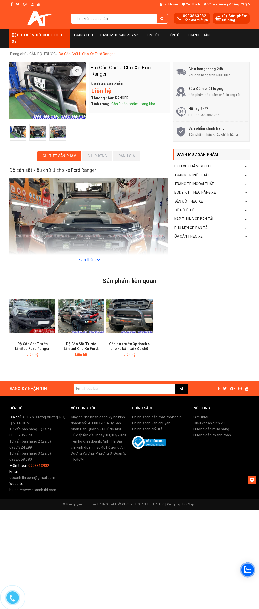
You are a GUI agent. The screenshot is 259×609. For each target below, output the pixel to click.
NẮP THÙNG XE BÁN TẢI (193, 219)
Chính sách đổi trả (147, 429)
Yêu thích (192, 4)
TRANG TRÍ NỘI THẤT (192, 175)
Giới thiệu (201, 417)
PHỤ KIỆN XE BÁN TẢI (191, 228)
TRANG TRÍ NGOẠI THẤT (194, 184)
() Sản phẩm (234, 18)
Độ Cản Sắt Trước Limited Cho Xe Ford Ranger (81, 346)
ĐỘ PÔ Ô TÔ (184, 210)
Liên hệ (174, 35)
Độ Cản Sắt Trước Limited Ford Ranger (32, 346)
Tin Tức (153, 35)
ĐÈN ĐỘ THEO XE (188, 201)
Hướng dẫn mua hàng (211, 429)
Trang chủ (83, 35)
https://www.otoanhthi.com (32, 490)
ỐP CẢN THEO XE (188, 236)
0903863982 (194, 16)
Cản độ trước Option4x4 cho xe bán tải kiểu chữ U (129, 346)
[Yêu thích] (77, 71)
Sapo (192, 504)
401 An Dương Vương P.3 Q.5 (228, 4)
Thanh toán (198, 35)
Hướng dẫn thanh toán (212, 435)
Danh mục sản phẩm (119, 35)
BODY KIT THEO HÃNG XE (195, 192)
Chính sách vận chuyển (151, 423)
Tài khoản (170, 4)
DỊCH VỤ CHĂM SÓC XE (193, 166)
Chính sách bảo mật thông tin (157, 417)
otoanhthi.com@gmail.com (32, 478)
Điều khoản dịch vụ (209, 423)
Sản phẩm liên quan (129, 280)
